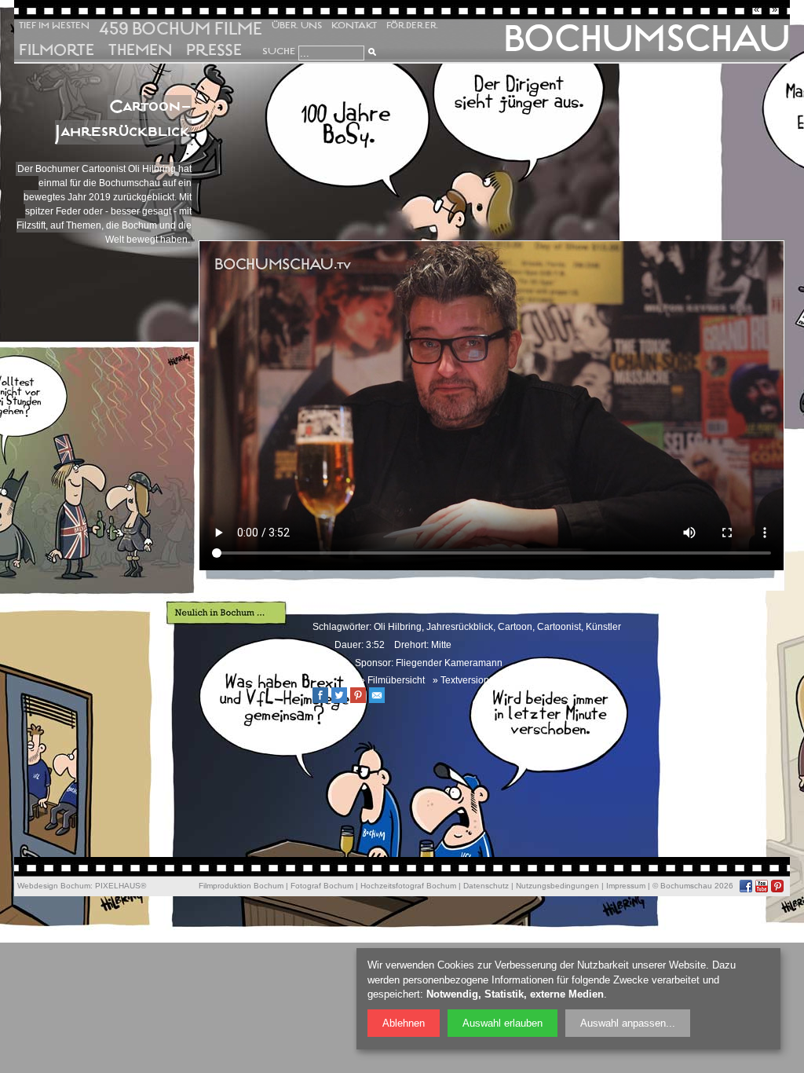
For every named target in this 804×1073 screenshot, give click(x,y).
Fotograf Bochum (322, 885)
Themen (140, 50)
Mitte (441, 644)
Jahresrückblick (459, 626)
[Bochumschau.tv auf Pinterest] (777, 886)
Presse (214, 50)
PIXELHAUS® (120, 885)
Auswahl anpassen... (627, 1023)
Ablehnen (403, 1023)
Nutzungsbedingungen (557, 885)
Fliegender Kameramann (449, 662)
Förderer (412, 25)
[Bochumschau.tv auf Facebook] (746, 886)
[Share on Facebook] (324, 700)
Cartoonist (559, 626)
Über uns (297, 25)
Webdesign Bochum (53, 885)
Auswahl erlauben (502, 1023)
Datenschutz (486, 885)
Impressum (625, 885)
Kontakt (354, 25)
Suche (278, 51)
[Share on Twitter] (343, 700)
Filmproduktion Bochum (241, 885)
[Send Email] (381, 700)
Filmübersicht (396, 680)
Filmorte (56, 50)
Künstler (603, 626)
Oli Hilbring (398, 626)
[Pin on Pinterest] (362, 700)
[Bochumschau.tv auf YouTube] (761, 886)
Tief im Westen (54, 25)
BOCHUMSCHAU (646, 38)
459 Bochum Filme (180, 28)
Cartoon (515, 626)
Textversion (464, 680)
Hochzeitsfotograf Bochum (408, 885)
